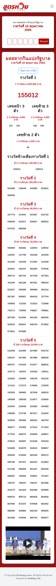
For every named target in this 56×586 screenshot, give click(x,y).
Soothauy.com (34, 578)
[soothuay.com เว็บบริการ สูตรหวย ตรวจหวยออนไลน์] (16, 6)
